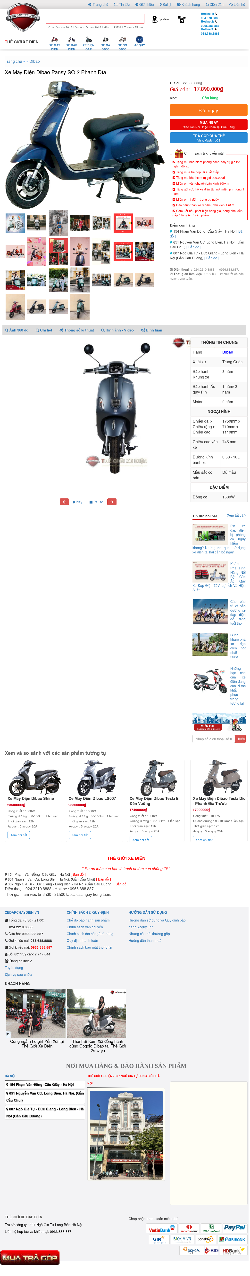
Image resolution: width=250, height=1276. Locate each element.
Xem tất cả (235, 515)
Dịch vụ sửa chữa (18, 974)
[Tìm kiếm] (136, 19)
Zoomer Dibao (133, 27)
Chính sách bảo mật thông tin (89, 947)
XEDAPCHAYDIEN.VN (22, 912)
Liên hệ (239, 4)
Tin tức (124, 4)
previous (206, 343)
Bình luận (153, 330)
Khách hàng (190, 4)
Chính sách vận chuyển (85, 926)
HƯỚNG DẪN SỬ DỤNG (148, 912)
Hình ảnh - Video (119, 330)
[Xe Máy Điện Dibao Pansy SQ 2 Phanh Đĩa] (85, 144)
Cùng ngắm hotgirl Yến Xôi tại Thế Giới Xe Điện (37, 1043)
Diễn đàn (216, 4)
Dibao (34, 61)
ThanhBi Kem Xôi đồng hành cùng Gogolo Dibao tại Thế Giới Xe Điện (97, 1045)
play (214, 343)
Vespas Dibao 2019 (88, 27)
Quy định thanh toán (82, 940)
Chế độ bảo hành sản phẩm (88, 920)
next (222, 343)
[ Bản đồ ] (193, 246)
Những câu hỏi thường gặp (149, 933)
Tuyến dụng (14, 967)
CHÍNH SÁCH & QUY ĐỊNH (88, 912)
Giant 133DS (112, 27)
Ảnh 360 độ (18, 330)
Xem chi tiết (18, 835)
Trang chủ (100, 4)
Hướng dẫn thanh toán (146, 940)
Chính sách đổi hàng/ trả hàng (90, 933)
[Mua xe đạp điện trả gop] (30, 1257)
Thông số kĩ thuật (78, 330)
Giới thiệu (146, 4)
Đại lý (166, 4)
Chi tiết (45, 330)
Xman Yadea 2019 (60, 27)
